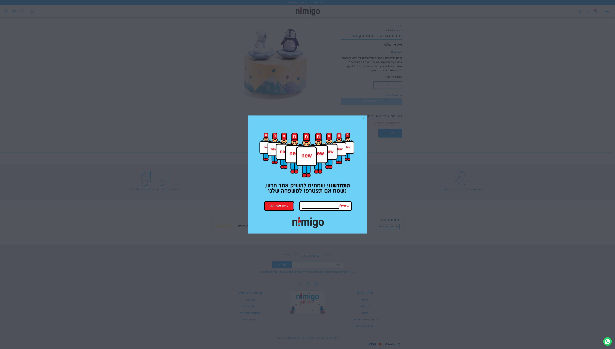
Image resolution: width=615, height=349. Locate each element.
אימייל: (344, 206)
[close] (364, 118)
